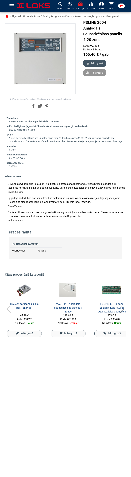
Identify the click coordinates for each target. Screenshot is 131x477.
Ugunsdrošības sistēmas (26, 16)
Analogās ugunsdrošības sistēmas (61, 16)
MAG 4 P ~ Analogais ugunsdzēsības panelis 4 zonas (68, 307)
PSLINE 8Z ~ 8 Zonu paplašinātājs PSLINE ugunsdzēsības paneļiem (112, 307)
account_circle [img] (101, 3)
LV (121, 6)
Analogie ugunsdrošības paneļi (101, 16)
